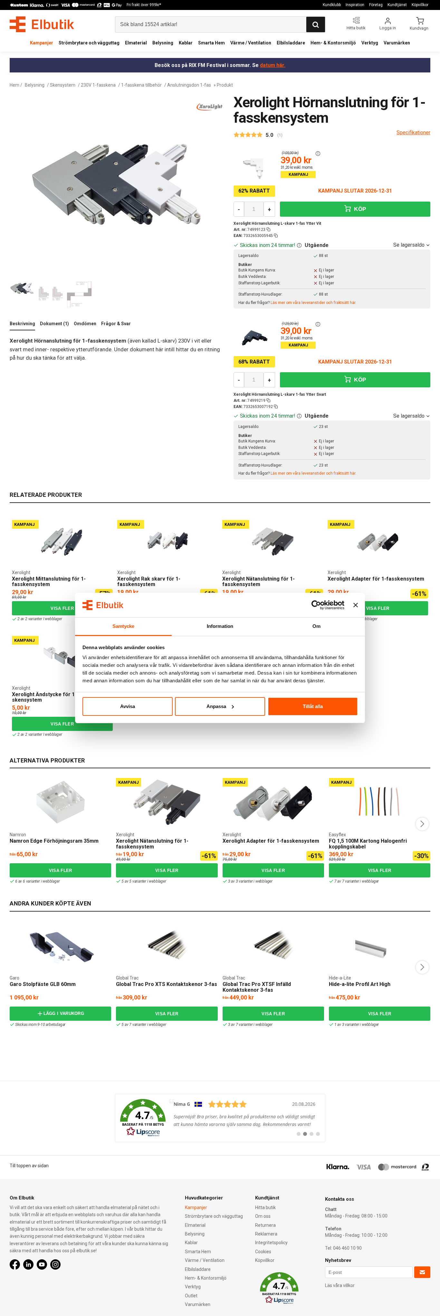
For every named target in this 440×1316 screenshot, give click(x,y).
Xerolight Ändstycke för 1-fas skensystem (48, 697)
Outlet (191, 1295)
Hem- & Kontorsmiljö (333, 42)
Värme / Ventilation (250, 42)
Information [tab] (220, 626)
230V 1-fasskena (98, 85)
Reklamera (266, 1233)
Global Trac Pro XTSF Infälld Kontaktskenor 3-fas (257, 987)
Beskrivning (22, 323)
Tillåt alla (313, 706)
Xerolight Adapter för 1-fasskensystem (376, 579)
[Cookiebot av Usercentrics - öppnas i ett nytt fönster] (316, 605)
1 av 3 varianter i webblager (356, 1024)
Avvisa (127, 706)
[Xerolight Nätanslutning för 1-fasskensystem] (272, 541)
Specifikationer (413, 132)
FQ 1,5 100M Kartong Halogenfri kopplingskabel (368, 844)
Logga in (387, 27)
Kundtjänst (397, 5)
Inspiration (355, 5)
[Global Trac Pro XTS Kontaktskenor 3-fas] (167, 945)
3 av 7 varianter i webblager (250, 1024)
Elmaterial (136, 42)
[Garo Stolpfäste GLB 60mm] (60, 945)
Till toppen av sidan (29, 1165)
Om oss (263, 1216)
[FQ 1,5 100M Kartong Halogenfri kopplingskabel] (379, 802)
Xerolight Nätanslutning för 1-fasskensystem (258, 582)
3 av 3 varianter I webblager (355, 619)
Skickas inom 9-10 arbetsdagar (40, 1024)
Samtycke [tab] (123, 626)
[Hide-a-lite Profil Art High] (379, 945)
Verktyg (369, 42)
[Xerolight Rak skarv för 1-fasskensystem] (167, 541)
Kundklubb (332, 5)
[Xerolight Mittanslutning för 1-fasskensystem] (62, 541)
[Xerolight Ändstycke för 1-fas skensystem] (62, 657)
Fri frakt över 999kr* (144, 5)
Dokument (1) (54, 323)
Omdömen (85, 323)
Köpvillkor (420, 5)
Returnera (265, 1225)
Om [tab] (316, 626)
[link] (220, 1118)
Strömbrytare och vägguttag (89, 42)
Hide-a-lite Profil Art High (359, 984)
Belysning (162, 42)
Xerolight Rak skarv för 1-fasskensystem (148, 582)
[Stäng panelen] (355, 605)
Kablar (186, 42)
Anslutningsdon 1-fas (189, 85)
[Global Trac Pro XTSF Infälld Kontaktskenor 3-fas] (273, 945)
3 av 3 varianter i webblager (250, 881)
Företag (376, 5)
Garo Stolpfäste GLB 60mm (43, 984)
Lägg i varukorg (63, 1013)
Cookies (263, 1251)
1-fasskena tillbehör (141, 85)
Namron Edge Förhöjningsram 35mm (54, 841)
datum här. (272, 65)
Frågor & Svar (116, 323)
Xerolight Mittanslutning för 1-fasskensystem (49, 582)
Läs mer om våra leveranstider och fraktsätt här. (313, 302)
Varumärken (397, 42)
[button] (318, 153)
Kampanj (24, 524)
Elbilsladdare (291, 42)
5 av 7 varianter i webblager (143, 1024)
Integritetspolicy (271, 1242)
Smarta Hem (211, 42)
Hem (14, 85)
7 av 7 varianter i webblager (356, 881)
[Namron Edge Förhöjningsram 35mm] (60, 802)
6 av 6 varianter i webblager (37, 881)
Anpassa (216, 706)
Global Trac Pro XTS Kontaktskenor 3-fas (166, 984)
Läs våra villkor (340, 1285)
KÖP (359, 209)
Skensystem (62, 85)
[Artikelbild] (254, 168)
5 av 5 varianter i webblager (143, 881)
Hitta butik (265, 1207)
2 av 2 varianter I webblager (39, 619)
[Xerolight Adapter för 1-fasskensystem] (377, 541)
